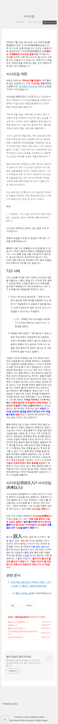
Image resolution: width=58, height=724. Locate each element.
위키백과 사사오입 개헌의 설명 (34, 86)
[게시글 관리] (19, 606)
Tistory (26, 717)
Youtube (38, 720)
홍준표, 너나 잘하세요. (17, 622)
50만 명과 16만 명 (15, 637)
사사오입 (29, 16)
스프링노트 (25, 593)
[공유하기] (16, 606)
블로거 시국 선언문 (15, 628)
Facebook (30, 720)
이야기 (10, 617)
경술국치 (11, 625)
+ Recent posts (9, 703)
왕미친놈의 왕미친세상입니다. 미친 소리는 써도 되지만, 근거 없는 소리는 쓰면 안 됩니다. (23, 663)
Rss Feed (13, 720)
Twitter (22, 720)
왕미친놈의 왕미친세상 (18, 656)
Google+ (45, 720)
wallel (42, 717)
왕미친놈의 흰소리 (22, 617)
